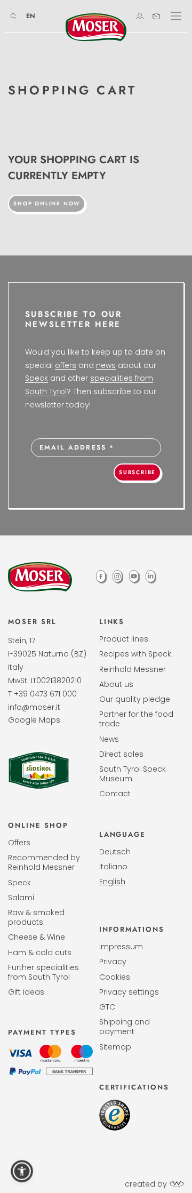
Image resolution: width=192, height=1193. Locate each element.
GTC (107, 1007)
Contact (115, 793)
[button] (22, 1171)
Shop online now (46, 203)
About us (116, 684)
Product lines (123, 639)
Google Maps (34, 720)
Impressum (121, 946)
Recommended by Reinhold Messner (44, 862)
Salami (21, 897)
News (109, 739)
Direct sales (121, 754)
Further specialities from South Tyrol (43, 972)
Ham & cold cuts (39, 952)
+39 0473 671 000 (45, 693)
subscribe (137, 472)
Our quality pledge (134, 699)
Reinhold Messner (132, 669)
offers (65, 365)
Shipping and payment (124, 1026)
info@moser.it (34, 707)
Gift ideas (26, 992)
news (106, 365)
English (112, 881)
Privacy (112, 961)
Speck (36, 378)
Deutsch (115, 851)
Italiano (113, 866)
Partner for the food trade (136, 718)
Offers (19, 842)
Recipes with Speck (135, 654)
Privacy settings (129, 992)
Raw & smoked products (36, 917)
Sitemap (115, 1047)
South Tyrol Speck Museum (132, 773)
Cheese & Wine (36, 937)
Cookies (114, 977)
